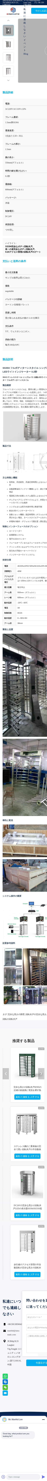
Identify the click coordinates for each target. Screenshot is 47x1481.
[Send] (43, 1477)
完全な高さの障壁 (16, 1014)
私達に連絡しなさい (25, 23)
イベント (25, 45)
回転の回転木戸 (10, 1019)
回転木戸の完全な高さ (36, 1014)
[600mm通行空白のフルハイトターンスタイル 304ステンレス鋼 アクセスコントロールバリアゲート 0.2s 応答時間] (27, 1182)
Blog (26, 54)
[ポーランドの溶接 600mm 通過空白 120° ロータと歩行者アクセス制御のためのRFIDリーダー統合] (27, 1242)
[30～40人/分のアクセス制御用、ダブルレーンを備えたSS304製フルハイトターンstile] (27, 1123)
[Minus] (43, 1419)
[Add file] (3, 1477)
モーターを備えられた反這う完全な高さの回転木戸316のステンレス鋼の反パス (27, 1090)
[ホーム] (13, 11)
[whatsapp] (8, 1378)
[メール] (8, 1395)
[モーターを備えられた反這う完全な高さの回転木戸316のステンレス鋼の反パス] (27, 1064)
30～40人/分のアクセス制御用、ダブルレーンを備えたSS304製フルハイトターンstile (27, 1149)
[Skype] (8, 1384)
